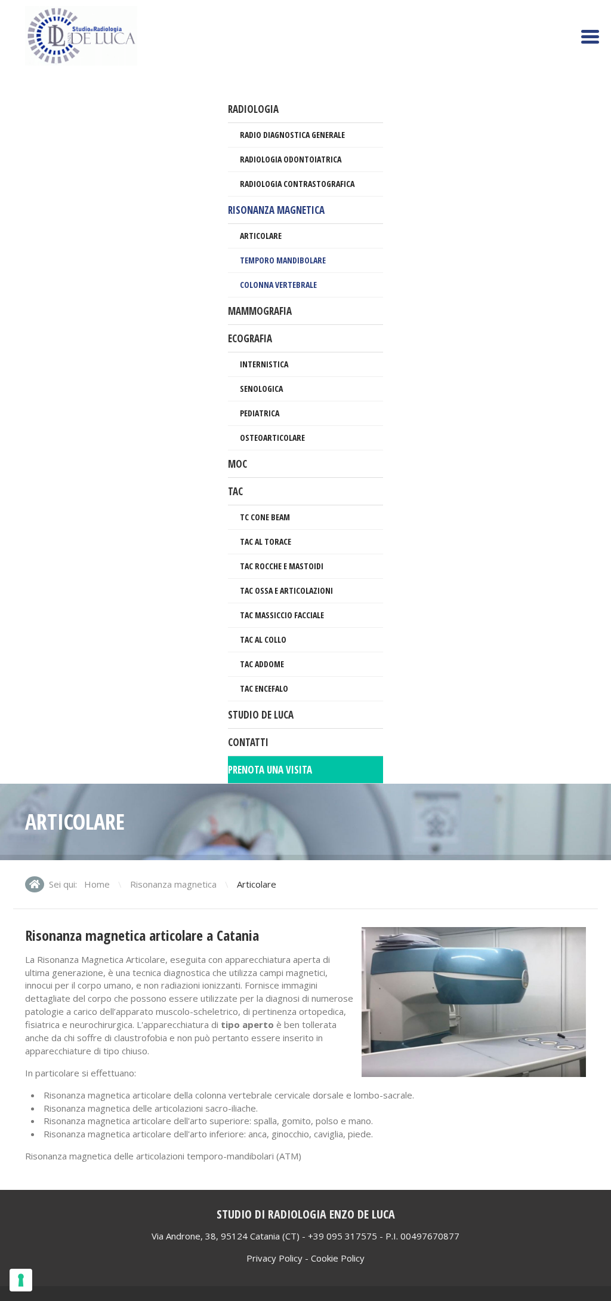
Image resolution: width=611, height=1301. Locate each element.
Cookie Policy (338, 1258)
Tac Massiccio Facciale (282, 615)
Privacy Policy (274, 1258)
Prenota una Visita (270, 770)
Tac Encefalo (264, 688)
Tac (235, 491)
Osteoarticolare (272, 437)
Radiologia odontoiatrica (290, 159)
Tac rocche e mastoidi (281, 566)
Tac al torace (265, 541)
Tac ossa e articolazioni (286, 590)
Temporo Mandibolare (283, 260)
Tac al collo (263, 639)
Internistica (264, 364)
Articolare (261, 235)
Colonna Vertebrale (278, 284)
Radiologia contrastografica (297, 183)
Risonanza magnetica (276, 210)
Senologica (261, 388)
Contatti (248, 742)
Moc (237, 464)
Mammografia (260, 311)
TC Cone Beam (265, 517)
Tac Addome (262, 664)
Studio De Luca (261, 715)
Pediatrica (259, 413)
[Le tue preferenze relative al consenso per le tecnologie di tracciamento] (21, 1280)
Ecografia (250, 338)
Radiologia (253, 109)
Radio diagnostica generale (292, 134)
